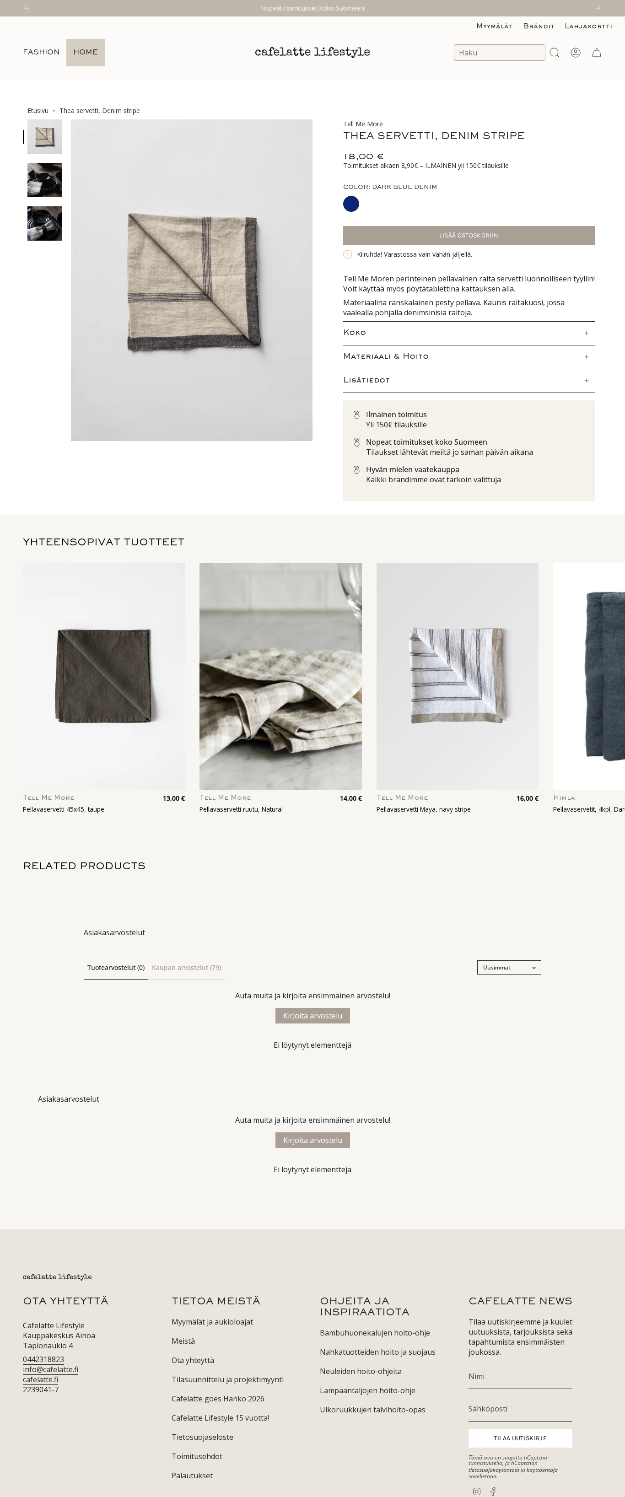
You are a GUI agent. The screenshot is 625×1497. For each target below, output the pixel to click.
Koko (354, 333)
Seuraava (611, 677)
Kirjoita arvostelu (312, 1016)
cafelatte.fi (40, 1379)
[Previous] (27, 8)
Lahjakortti (588, 26)
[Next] (598, 8)
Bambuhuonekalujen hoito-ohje (375, 1333)
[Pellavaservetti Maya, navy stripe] (458, 676)
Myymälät (494, 26)
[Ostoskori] (596, 52)
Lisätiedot (366, 380)
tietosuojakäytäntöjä (494, 1470)
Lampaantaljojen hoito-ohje (367, 1390)
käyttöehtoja (542, 1470)
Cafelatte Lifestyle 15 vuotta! (220, 1418)
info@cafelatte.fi (50, 1369)
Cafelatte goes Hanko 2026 (218, 1399)
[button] (41, 52)
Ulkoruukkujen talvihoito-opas (373, 1410)
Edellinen (71, 280)
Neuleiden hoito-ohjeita (361, 1371)
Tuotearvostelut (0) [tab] (116, 967)
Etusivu (37, 110)
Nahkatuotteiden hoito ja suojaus (378, 1352)
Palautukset (192, 1475)
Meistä (183, 1341)
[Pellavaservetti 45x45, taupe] (104, 676)
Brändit (539, 26)
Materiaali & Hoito (386, 357)
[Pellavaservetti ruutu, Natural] (280, 676)
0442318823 (43, 1359)
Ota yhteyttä (193, 1360)
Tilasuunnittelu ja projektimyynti (228, 1379)
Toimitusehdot (197, 1456)
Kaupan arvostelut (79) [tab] (186, 967)
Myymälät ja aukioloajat (212, 1322)
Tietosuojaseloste (202, 1437)
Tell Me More (363, 123)
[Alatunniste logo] (57, 1277)
